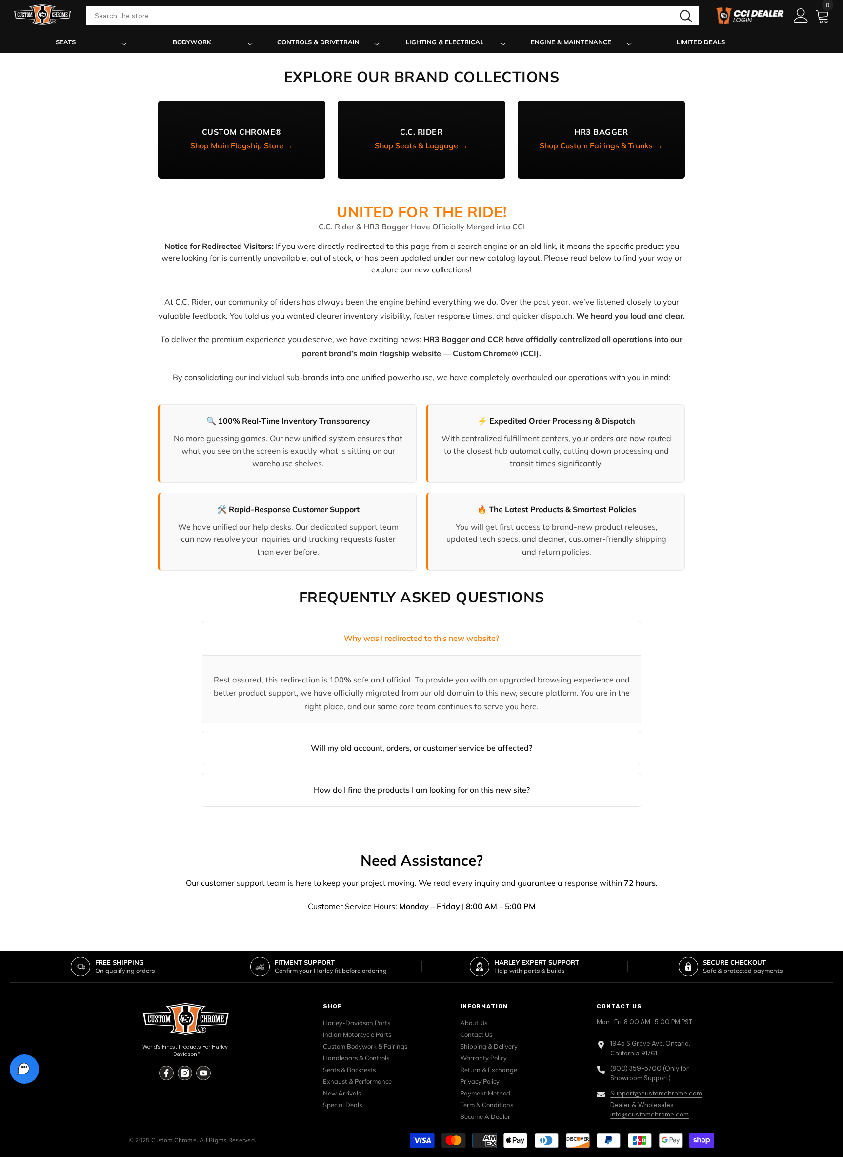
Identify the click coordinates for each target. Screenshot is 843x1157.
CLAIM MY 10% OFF (421, 648)
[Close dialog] (536, 479)
